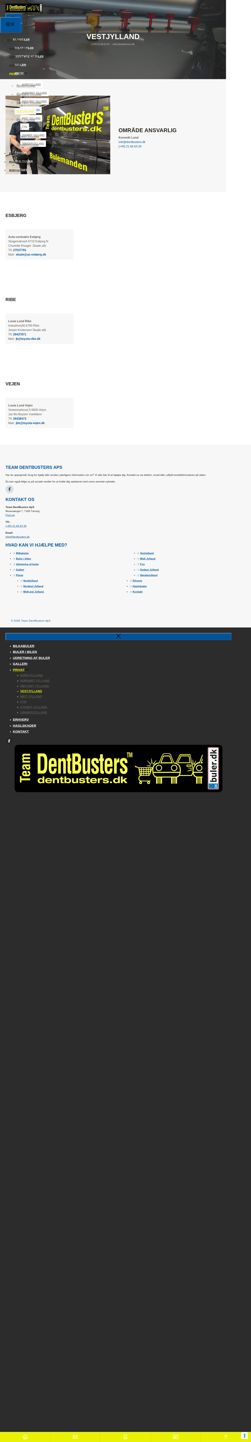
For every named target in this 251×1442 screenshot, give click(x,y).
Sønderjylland (28, 145)
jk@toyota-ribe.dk (28, 338)
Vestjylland (25, 111)
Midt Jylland (26, 119)
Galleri (15, 65)
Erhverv (15, 153)
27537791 (19, 250)
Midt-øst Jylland (29, 102)
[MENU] (10, 25)
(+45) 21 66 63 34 (16, 525)
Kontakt (15, 170)
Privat (13, 73)
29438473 (19, 418)
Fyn (19, 128)
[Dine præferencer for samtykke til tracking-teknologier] (244, 1435)
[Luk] (119, 636)
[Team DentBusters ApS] (24, 14)
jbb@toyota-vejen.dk (30, 423)
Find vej (10, 515)
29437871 (19, 334)
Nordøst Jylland (29, 94)
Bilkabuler (15, 40)
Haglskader (18, 161)
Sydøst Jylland (28, 136)
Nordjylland (26, 85)
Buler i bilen (18, 48)
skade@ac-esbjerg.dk (31, 254)
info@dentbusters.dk (18, 536)
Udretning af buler (23, 56)
